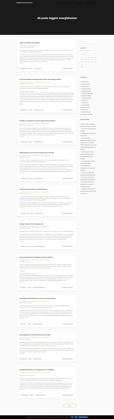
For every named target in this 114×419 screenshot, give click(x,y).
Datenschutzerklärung (83, 417)
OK (72, 417)
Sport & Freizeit (84, 109)
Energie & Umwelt (39, 178)
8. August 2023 (23, 246)
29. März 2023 (23, 287)
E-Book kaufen (91, 3)
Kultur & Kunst (84, 100)
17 (81, 59)
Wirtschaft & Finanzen (39, 110)
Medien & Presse (84, 102)
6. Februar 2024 (24, 141)
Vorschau (70, 3)
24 (81, 62)
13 (88, 57)
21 (91, 59)
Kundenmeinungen (79, 3)
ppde (31, 68)
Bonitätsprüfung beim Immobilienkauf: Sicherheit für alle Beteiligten (87, 168)
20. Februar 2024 (24, 110)
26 (86, 62)
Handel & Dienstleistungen (39, 287)
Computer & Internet (85, 84)
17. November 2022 (24, 395)
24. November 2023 (24, 178)
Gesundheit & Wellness (86, 91)
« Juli (82, 66)
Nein (76, 417)
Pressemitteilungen (61, 3)
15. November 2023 (24, 213)
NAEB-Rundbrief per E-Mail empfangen (27, 45)
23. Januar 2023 (24, 358)
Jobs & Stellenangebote (86, 98)
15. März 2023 (23, 324)
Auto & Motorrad (38, 68)
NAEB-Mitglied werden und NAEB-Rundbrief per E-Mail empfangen (33, 82)
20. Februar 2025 (24, 68)
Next (69, 405)
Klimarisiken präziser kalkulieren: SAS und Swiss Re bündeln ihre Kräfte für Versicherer (88, 191)
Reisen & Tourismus (85, 107)
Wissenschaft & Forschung (39, 246)
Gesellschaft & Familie (86, 88)
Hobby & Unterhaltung (86, 95)
